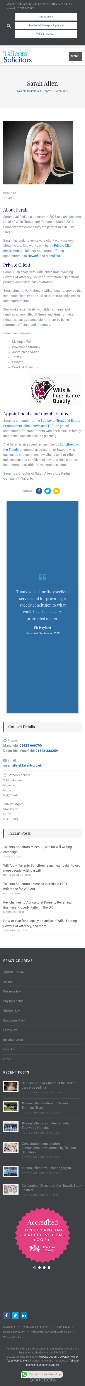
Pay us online (46, 16)
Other (7, 1059)
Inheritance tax (13, 1039)
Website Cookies (13, 1337)
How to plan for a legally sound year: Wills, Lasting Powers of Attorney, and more (40, 923)
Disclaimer (9, 1326)
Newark (33, 256)
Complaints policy (14, 1332)
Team (46, 91)
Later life (9, 1049)
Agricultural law (13, 972)
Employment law (14, 1020)
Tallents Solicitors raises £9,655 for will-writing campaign (37, 849)
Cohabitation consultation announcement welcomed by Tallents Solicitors (49, 1148)
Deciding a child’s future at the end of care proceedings (49, 1085)
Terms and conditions (35, 1326)
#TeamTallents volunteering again (46, 1168)
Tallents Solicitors (28, 91)
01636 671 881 (26, 8)
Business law (12, 991)
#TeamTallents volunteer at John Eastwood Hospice (46, 1125)
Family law (10, 1030)
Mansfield (53, 256)
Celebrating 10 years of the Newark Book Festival (51, 1188)
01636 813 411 (61, 4)
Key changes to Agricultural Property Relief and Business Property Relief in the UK (37, 904)
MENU (75, 56)
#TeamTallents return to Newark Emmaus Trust (45, 1105)
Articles (8, 982)
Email (7, 198)
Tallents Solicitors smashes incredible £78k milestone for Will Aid (35, 886)
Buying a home (13, 1001)
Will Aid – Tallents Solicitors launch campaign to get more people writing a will (41, 868)
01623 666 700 (28, 4)
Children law (11, 1010)
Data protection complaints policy (51, 1332)
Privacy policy (62, 1326)
